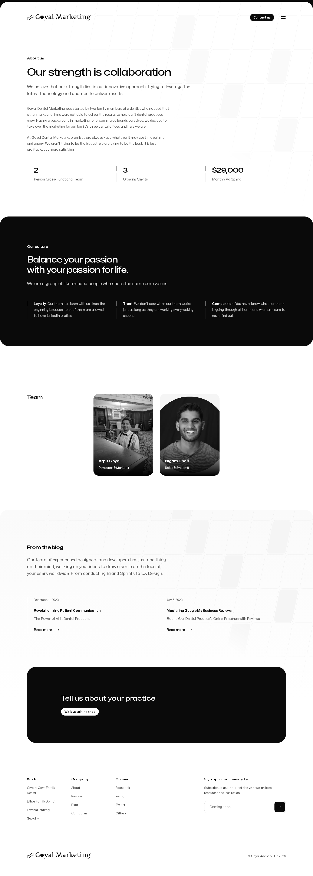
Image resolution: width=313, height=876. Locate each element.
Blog (74, 805)
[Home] (59, 17)
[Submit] (279, 807)
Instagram (123, 796)
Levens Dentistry (38, 810)
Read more (43, 630)
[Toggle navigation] (283, 17)
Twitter (120, 805)
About (75, 788)
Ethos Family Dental (41, 801)
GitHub (121, 813)
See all (33, 818)
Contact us (79, 813)
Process (76, 796)
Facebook (123, 788)
